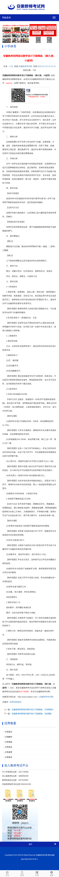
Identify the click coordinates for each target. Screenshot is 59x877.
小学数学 (8, 737)
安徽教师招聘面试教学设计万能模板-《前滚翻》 (32, 714)
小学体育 (8, 752)
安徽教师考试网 (25, 66)
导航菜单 (6, 17)
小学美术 (8, 757)
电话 (22, 875)
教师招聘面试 (16, 702)
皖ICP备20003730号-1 (29, 859)
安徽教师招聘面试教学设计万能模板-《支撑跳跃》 (33, 709)
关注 (7, 875)
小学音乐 (8, 747)
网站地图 (51, 855)
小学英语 (8, 742)
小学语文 (8, 732)
